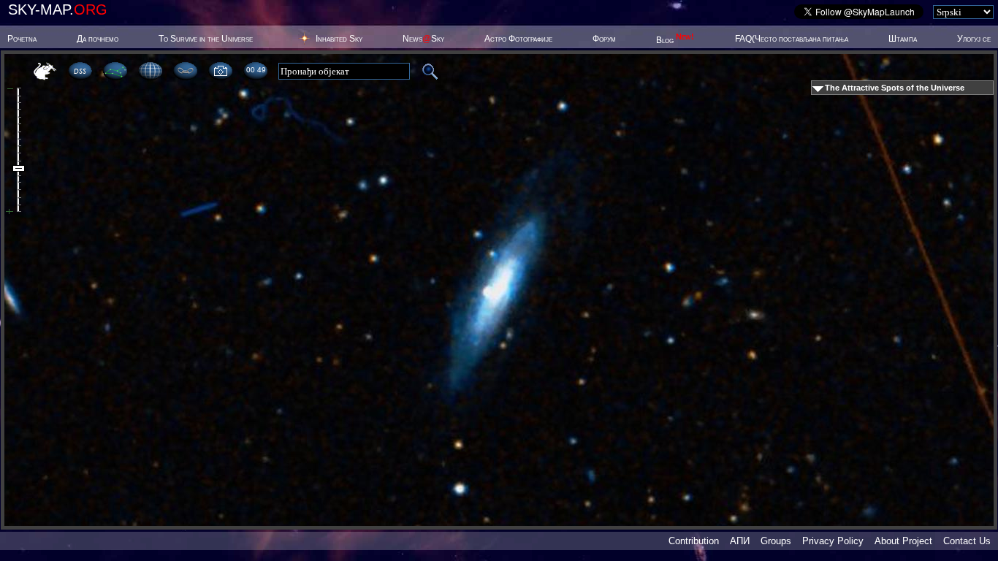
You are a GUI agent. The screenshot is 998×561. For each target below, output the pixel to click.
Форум (604, 39)
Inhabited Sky (339, 39)
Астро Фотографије (518, 39)
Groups (776, 540)
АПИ (740, 540)
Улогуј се (974, 39)
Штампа (902, 39)
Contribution (693, 540)
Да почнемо (97, 39)
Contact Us (967, 540)
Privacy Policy (833, 540)
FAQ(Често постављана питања (791, 39)
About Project (903, 540)
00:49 (255, 70)
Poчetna (22, 39)
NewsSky (423, 39)
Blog (675, 40)
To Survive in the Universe (206, 39)
